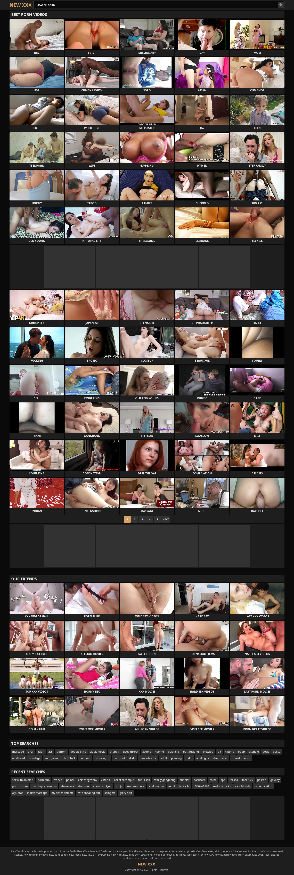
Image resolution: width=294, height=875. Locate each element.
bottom (61, 752)
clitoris (229, 752)
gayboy (275, 780)
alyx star (17, 793)
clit (219, 752)
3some (146, 752)
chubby (114, 752)
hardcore (200, 780)
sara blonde (242, 786)
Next (166, 519)
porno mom (20, 786)
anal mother (156, 786)
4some (159, 752)
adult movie (97, 752)
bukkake (173, 752)
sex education (263, 786)
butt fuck (70, 758)
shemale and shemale (75, 786)
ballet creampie (124, 780)
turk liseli (144, 780)
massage (18, 752)
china (213, 780)
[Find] (281, 5)
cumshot (119, 758)
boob (241, 752)
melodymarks (222, 786)
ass (50, 752)
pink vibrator (148, 758)
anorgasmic (52, 758)
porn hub (44, 780)
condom (85, 758)
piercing (176, 758)
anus (247, 758)
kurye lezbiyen (102, 786)
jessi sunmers (135, 786)
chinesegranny (87, 780)
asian (40, 752)
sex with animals (23, 780)
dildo (132, 758)
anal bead (18, 758)
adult (163, 758)
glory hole (126, 793)
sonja (119, 786)
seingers (110, 793)
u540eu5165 (201, 786)
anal (30, 752)
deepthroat (220, 758)
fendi (171, 786)
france (58, 780)
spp (223, 780)
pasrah (261, 780)
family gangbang (165, 780)
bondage (34, 758)
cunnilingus (102, 758)
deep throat (130, 752)
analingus (202, 758)
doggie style (78, 752)
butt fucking (191, 752)
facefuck (247, 780)
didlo (189, 758)
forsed (234, 780)
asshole (254, 752)
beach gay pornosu (44, 786)
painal (70, 780)
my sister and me (62, 793)
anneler (185, 780)
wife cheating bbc (89, 793)
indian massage (37, 793)
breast (236, 758)
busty (276, 752)
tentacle (184, 786)
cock (266, 752)
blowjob (208, 752)
